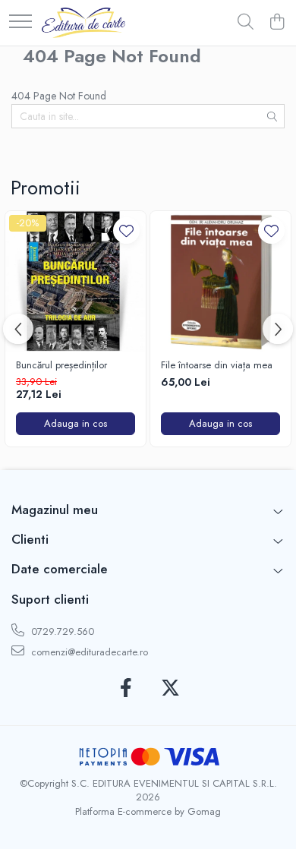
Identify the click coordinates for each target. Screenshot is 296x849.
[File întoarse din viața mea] (220, 281)
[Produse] (20, 22)
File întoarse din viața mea (216, 365)
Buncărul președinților (61, 365)
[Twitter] (170, 688)
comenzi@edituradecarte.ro (88, 652)
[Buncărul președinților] (75, 281)
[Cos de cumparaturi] (277, 23)
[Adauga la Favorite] (126, 230)
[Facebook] (125, 688)
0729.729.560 (61, 631)
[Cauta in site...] (245, 23)
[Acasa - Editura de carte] (83, 23)
